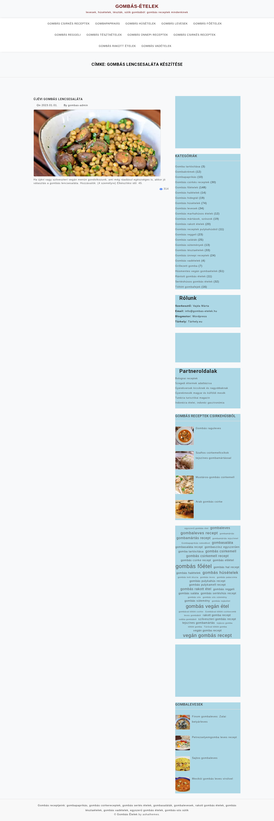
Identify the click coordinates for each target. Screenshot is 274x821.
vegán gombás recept (207, 635)
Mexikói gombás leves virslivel (212, 778)
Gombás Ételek (127, 814)
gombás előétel (223, 560)
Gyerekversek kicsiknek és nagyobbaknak (201, 388)
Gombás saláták (186, 239)
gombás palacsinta (227, 577)
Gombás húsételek (140, 23)
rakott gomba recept (217, 615)
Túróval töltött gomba (215, 627)
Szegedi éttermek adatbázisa (193, 383)
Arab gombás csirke (209, 501)
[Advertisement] (207, 122)
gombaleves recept (199, 533)
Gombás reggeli (68, 34)
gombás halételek (188, 572)
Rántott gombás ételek (190, 276)
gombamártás (227, 533)
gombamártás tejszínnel (225, 538)
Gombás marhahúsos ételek (194, 213)
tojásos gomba (224, 623)
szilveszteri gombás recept (217, 619)
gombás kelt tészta (188, 577)
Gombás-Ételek (137, 6)
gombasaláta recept (189, 546)
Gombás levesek (174, 23)
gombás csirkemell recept (207, 556)
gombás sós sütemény (215, 597)
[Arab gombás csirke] (184, 509)
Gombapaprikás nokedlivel (196, 543)
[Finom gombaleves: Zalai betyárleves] (182, 722)
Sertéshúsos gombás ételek (194, 281)
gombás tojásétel (221, 601)
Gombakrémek (185, 171)
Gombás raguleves (208, 428)
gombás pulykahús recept (207, 580)
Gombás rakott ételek (117, 45)
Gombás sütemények (189, 244)
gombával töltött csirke (191, 611)
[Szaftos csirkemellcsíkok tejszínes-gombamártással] (184, 460)
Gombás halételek (187, 192)
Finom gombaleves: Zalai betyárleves (209, 719)
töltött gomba (195, 627)
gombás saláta (189, 593)
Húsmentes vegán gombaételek (196, 271)
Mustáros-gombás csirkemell (215, 477)
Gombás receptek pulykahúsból (196, 229)
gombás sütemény (197, 600)
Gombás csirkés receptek (69, 23)
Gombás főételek (207, 23)
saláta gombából (187, 619)
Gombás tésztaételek (104, 34)
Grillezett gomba (186, 265)
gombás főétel (194, 566)
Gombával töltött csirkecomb (220, 611)
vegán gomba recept (207, 630)
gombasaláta (222, 543)
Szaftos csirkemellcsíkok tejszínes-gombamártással (213, 455)
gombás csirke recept (196, 560)
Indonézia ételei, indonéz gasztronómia (199, 402)
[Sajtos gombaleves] (182, 763)
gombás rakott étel (195, 589)
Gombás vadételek (156, 45)
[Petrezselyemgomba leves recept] (182, 742)
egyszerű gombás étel (196, 528)
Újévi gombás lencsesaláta (58, 99)
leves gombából (192, 615)
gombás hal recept (226, 567)
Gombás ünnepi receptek (147, 34)
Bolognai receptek (186, 378)
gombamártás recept (194, 538)
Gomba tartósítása (187, 166)
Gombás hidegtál (186, 197)
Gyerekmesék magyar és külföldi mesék (200, 393)
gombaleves (220, 528)
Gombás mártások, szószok (193, 218)
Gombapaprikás (107, 23)
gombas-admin (78, 105)
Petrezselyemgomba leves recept (214, 737)
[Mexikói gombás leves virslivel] (182, 784)
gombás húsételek (220, 572)
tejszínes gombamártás (198, 622)
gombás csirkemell (220, 551)
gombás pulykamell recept (207, 584)
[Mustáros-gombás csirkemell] (184, 484)
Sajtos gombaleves (205, 757)
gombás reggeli (223, 589)
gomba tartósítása (191, 551)
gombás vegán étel (207, 606)
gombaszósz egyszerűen (222, 546)
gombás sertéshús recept (218, 593)
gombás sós (194, 597)
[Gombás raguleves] (184, 435)
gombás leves (207, 577)
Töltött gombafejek (188, 286)
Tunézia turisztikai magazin (192, 397)
